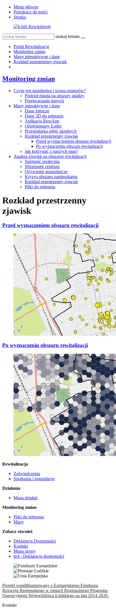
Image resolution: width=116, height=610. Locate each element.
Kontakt (21, 546)
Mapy (19, 522)
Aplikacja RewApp (42, 121)
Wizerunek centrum (42, 166)
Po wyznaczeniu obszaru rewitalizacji (69, 146)
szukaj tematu (67, 36)
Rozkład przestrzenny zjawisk (40, 61)
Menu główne (26, 6)
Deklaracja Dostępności (35, 541)
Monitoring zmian (29, 51)
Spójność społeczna (42, 161)
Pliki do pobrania (40, 186)
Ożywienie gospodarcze (46, 171)
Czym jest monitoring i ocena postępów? (50, 90)
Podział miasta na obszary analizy (54, 95)
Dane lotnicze (37, 110)
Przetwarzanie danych (44, 100)
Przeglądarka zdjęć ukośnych (51, 131)
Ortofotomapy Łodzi (43, 126)
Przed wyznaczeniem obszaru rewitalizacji (73, 141)
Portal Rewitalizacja (31, 46)
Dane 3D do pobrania (44, 116)
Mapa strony (25, 551)
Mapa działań (25, 497)
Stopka (20, 17)
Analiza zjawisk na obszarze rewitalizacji (50, 156)
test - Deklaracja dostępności (39, 556)
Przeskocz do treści (31, 12)
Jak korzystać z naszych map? (51, 151)
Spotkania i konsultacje (34, 478)
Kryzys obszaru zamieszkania (51, 176)
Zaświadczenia (27, 473)
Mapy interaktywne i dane (37, 56)
